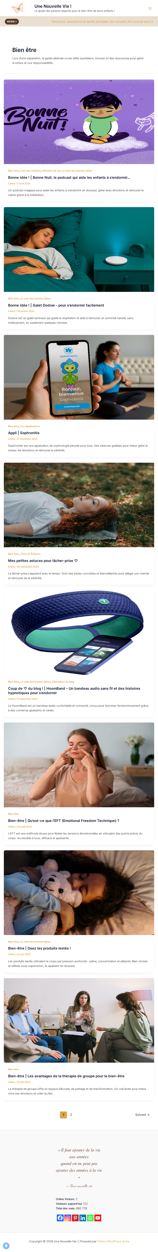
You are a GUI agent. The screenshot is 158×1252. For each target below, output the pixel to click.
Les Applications (30, 426)
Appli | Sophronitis (24, 433)
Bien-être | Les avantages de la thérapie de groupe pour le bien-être (66, 1076)
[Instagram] (67, 1218)
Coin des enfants (30, 170)
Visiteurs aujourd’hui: (69, 1203)
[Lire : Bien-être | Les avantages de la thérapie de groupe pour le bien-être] (79, 1020)
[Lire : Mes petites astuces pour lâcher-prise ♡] (79, 505)
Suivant (142, 1114)
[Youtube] (97, 1218)
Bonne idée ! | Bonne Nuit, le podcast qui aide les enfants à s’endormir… (69, 177)
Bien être (13, 170)
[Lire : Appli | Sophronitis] (79, 377)
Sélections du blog (63, 681)
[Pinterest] (75, 1218)
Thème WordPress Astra (113, 1241)
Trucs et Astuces (30, 553)
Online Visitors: (66, 1199)
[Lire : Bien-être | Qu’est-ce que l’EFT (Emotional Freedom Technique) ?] (79, 765)
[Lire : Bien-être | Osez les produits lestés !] (79, 892)
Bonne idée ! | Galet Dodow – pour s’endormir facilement (56, 305)
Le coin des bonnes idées (77, 170)
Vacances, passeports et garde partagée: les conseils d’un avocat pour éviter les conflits (65, 21)
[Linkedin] (82, 1218)
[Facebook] (60, 1218)
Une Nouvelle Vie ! (52, 6)
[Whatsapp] (90, 1218)
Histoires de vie (51, 170)
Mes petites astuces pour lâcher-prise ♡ (43, 560)
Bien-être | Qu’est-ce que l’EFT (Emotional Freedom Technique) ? (63, 820)
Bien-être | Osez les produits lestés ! (39, 948)
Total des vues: (66, 1208)
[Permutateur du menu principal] (150, 8)
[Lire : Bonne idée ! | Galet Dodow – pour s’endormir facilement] (79, 249)
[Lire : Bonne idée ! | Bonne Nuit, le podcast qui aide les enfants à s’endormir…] (79, 121)
